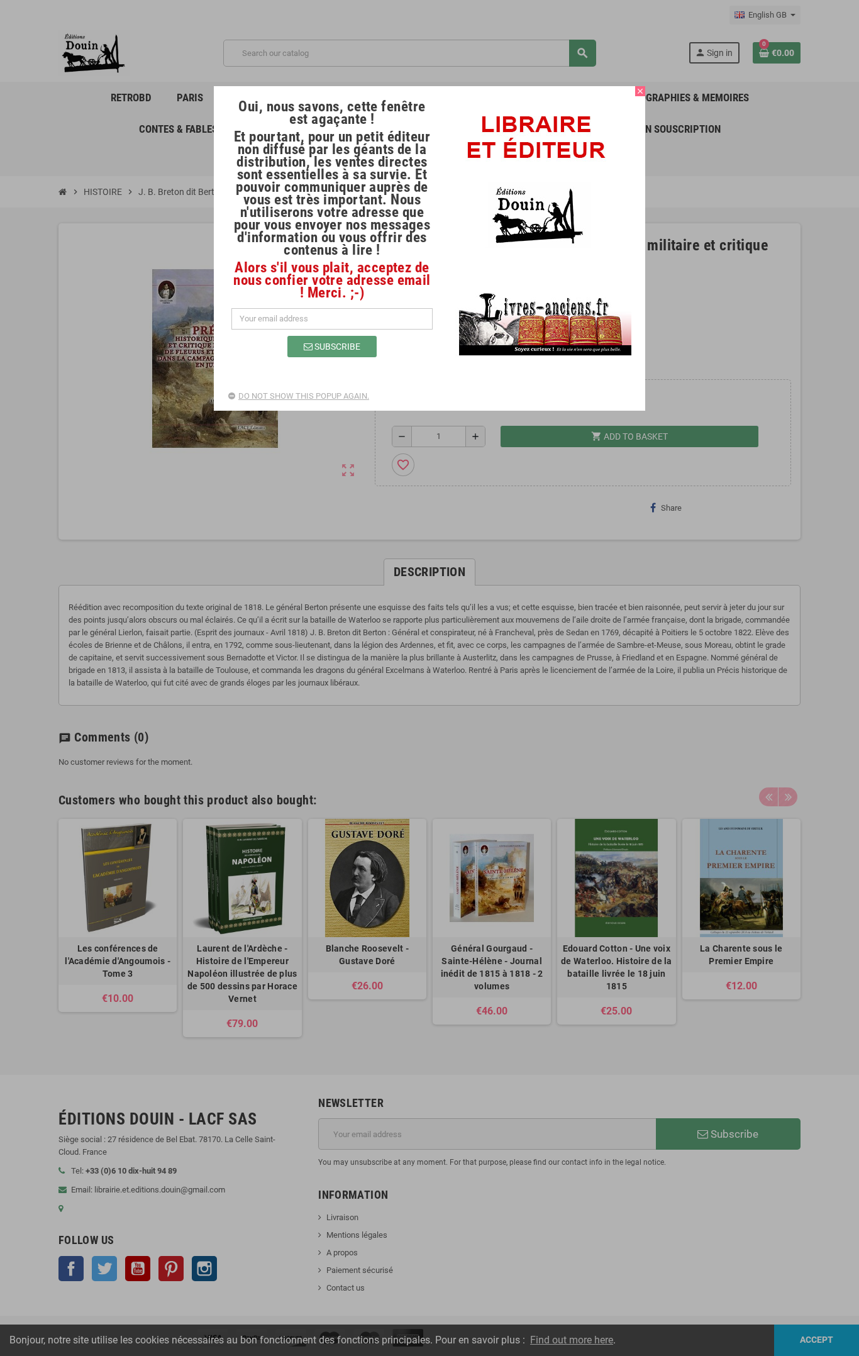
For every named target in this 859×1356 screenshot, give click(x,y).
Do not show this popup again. (303, 396)
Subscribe (336, 347)
